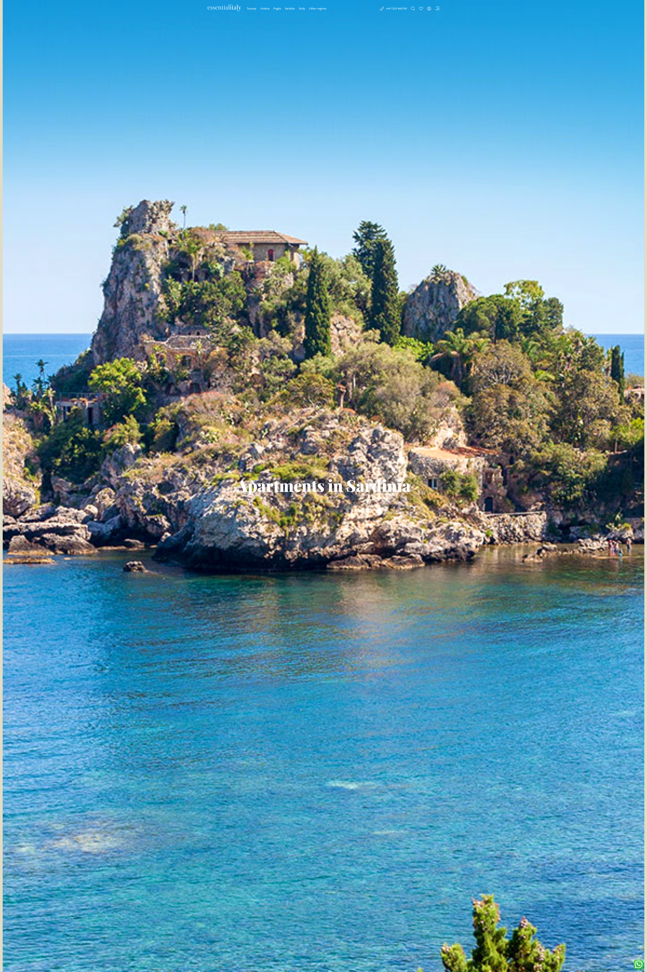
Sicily (302, 8)
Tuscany (251, 8)
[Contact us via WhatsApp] (639, 964)
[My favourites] (421, 8)
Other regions (317, 8)
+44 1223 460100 (396, 8)
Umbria (264, 8)
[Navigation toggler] (437, 8)
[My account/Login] (429, 8)
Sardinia (290, 8)
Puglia (277, 8)
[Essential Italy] (224, 8)
